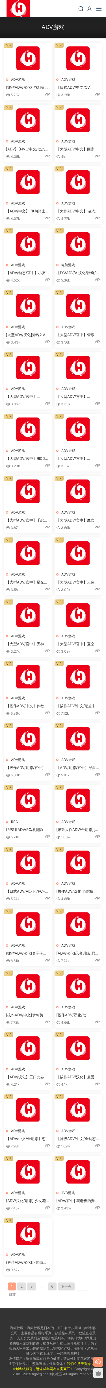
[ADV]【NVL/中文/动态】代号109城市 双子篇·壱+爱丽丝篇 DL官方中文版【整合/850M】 (27, 149)
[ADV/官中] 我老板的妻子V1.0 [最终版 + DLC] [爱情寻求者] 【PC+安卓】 (77, 1200)
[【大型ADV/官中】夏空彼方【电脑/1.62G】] (78, 615)
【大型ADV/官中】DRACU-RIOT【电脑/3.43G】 (71, 396)
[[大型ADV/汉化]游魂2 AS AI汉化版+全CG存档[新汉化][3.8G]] (28, 306)
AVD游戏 (68, 1193)
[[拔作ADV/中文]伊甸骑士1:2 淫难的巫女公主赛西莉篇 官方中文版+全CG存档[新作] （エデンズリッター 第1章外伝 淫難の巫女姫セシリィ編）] (28, 986)
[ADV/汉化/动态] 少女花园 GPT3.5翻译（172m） (27, 1200)
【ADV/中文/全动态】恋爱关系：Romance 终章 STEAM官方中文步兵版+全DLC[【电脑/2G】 (27, 1138)
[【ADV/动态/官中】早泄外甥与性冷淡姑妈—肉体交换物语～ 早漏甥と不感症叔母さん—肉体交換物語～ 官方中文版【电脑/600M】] (78, 739)
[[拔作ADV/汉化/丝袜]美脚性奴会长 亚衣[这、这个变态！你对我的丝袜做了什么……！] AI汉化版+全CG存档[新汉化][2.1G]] (28, 58)
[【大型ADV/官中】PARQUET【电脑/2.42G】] (78, 429)
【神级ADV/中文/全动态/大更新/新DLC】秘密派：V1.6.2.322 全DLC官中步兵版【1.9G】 (77, 1138)
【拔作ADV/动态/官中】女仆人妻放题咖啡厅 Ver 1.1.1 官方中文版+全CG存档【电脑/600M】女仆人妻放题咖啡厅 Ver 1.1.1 (28, 767)
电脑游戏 (68, 265)
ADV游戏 (18, 79)
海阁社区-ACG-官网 (18, 8)
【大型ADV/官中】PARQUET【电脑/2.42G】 (78, 458)
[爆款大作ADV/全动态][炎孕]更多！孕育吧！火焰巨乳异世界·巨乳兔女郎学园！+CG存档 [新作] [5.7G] (77, 829)
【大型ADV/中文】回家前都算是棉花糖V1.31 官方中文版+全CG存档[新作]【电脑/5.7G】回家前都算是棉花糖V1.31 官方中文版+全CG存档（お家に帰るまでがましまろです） (78, 149)
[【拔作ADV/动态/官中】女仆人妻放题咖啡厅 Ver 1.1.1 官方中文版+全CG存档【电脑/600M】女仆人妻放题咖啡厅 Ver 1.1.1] (28, 739)
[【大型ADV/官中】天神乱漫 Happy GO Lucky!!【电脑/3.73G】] (28, 615)
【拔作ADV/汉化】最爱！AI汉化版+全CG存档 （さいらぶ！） (77, 1077)
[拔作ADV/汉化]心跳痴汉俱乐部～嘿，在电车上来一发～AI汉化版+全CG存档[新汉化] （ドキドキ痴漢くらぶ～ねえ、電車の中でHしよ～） (76, 891)
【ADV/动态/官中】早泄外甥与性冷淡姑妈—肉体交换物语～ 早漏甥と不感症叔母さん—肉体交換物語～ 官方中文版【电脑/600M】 (77, 767)
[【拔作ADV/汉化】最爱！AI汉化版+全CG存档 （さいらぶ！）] (78, 1048)
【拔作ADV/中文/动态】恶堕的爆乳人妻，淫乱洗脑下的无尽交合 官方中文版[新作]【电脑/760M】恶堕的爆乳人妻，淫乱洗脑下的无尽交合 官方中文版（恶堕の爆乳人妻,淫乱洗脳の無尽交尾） (78, 706)
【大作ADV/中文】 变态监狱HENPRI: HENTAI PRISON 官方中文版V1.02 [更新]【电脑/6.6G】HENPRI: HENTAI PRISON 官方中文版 (77, 211)
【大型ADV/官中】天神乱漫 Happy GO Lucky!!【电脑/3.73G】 (28, 644)
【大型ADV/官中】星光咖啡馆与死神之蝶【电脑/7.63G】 (27, 582)
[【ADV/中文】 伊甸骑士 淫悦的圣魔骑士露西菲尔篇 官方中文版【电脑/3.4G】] (28, 182)
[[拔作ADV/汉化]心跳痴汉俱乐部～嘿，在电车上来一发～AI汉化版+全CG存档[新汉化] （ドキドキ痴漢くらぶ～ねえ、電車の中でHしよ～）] (78, 862)
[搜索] (81, 9)
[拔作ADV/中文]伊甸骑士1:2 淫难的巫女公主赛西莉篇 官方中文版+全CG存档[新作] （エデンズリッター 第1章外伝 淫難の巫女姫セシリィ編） (27, 1015)
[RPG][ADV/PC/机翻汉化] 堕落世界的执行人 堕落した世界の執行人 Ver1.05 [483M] (27, 829)
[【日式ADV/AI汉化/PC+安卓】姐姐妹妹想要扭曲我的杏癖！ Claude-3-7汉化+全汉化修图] (28, 862)
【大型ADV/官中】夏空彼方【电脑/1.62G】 (77, 644)
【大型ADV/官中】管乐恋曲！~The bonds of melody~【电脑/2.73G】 (77, 335)
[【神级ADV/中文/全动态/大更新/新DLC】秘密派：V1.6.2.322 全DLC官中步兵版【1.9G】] (78, 1110)
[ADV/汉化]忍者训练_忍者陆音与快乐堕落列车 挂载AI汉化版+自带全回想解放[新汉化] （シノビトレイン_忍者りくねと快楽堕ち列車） (77, 953)
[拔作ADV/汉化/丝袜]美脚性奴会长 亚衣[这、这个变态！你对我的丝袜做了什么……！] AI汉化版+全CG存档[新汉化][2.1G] (27, 87)
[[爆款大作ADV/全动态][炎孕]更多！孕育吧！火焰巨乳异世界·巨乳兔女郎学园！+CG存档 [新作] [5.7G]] (78, 800)
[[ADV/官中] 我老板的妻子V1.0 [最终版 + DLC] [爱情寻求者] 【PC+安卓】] (78, 1172)
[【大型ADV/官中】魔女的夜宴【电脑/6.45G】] (78, 491)
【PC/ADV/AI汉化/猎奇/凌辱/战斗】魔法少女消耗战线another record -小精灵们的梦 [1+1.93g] (77, 273)
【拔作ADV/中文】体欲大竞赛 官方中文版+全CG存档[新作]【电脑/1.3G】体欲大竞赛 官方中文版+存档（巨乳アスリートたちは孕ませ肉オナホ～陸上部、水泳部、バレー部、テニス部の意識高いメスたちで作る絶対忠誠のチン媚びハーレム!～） (27, 706)
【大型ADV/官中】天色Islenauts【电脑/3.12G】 (77, 582)
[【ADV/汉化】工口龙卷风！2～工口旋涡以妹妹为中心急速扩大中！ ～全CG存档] (28, 1048)
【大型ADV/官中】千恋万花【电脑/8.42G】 (27, 520)
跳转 (12, 1294)
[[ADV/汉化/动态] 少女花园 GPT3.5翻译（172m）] (28, 1172)
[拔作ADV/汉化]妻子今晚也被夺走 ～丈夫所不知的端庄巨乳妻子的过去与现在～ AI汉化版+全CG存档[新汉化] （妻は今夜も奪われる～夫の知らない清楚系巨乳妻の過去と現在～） (27, 953)
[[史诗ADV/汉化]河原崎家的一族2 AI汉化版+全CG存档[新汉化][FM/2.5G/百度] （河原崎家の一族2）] (28, 1234)
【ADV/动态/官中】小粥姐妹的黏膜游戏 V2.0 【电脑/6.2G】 (27, 273)
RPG (14, 822)
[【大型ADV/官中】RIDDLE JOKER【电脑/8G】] (28, 429)
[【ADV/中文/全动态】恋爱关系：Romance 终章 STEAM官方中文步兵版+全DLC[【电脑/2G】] (28, 1110)
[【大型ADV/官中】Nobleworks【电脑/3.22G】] (28, 368)
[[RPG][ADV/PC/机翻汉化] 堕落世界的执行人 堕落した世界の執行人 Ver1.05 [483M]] (28, 800)
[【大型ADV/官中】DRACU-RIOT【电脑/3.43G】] (78, 368)
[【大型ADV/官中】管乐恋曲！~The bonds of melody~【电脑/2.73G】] (78, 306)
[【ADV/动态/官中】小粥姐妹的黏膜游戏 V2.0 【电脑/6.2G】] (28, 244)
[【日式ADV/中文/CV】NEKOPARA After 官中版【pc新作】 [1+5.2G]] (78, 58)
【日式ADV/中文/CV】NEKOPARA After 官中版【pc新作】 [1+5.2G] (77, 87)
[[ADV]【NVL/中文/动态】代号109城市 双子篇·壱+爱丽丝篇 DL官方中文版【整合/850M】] (28, 120)
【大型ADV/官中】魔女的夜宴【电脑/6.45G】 (77, 520)
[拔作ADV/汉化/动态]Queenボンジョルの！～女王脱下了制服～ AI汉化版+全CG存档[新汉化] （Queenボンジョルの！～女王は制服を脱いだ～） (77, 1015)
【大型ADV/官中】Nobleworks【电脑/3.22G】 (21, 396)
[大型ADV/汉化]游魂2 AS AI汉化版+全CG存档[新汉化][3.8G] (27, 335)
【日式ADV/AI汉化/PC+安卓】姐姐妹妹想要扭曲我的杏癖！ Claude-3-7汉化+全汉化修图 (27, 891)
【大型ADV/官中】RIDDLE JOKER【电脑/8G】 (27, 458)
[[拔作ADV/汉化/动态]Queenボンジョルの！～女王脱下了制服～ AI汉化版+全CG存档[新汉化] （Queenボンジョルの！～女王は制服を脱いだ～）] (78, 986)
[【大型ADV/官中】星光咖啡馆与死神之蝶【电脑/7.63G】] (28, 553)
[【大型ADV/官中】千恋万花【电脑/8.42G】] (28, 491)
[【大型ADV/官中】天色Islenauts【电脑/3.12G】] (78, 553)
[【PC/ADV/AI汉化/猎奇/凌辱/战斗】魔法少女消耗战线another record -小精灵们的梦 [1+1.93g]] (78, 244)
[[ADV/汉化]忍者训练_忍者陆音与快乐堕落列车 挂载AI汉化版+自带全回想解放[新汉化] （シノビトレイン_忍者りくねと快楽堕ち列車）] (78, 924)
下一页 (66, 1286)
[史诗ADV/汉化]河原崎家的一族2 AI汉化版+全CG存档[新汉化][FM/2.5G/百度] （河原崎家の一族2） (27, 1262)
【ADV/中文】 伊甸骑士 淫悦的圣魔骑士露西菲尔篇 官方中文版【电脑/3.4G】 (26, 211)
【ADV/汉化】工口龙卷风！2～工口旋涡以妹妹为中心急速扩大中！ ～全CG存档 (27, 1077)
